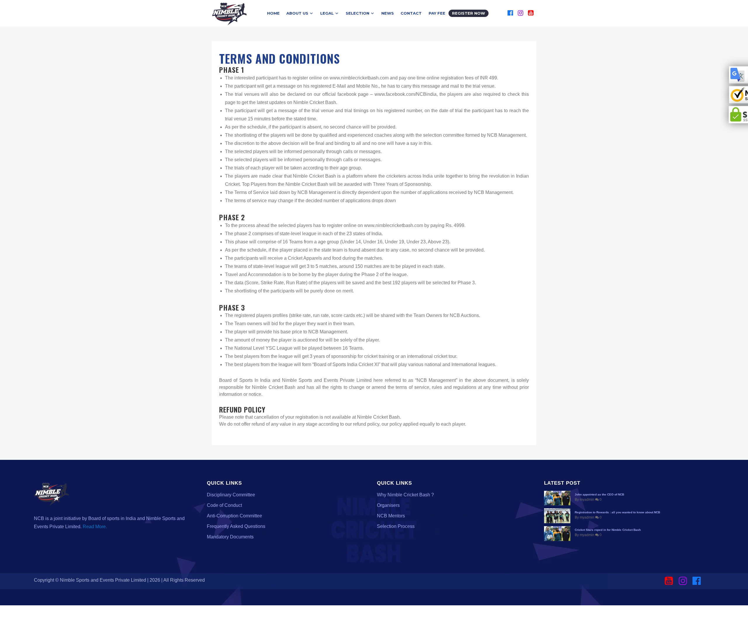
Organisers (388, 505)
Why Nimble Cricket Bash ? (405, 494)
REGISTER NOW (468, 13)
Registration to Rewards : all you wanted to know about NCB (617, 512)
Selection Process (396, 526)
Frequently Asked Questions (236, 526)
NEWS (387, 13)
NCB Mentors (391, 515)
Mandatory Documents (230, 536)
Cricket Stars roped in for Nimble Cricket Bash (608, 529)
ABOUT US (297, 13)
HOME (273, 13)
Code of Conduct (224, 505)
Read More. (95, 526)
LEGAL (327, 13)
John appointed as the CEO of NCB (599, 494)
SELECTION (357, 13)
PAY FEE (437, 13)
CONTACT (411, 13)
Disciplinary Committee (231, 494)
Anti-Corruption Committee (234, 515)
